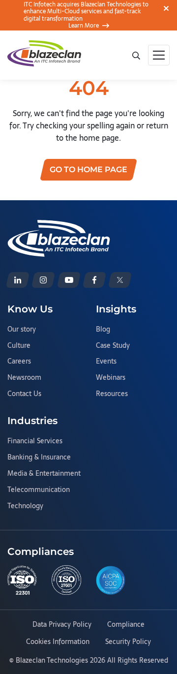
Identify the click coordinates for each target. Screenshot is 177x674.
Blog (103, 330)
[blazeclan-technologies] (17, 280)
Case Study (113, 346)
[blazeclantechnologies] (43, 280)
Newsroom (24, 378)
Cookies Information (57, 642)
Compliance (126, 625)
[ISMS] (66, 580)
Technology (25, 506)
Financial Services (34, 441)
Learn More (83, 25)
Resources (112, 394)
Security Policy (128, 642)
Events (106, 362)
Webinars (110, 378)
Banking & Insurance (39, 457)
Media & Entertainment (44, 474)
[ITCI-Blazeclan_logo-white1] (58, 225)
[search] (136, 54)
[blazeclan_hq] (120, 280)
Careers (19, 362)
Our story (21, 330)
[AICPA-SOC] (110, 580)
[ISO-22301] (22, 580)
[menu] (159, 55)
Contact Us (24, 394)
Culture (18, 346)
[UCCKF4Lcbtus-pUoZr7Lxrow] (69, 280)
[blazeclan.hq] (94, 280)
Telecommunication (38, 490)
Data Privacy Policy (61, 625)
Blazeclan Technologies (52, 660)
